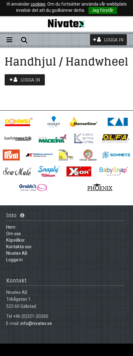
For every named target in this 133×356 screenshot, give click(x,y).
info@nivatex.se (36, 323)
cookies (38, 4)
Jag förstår (103, 10)
